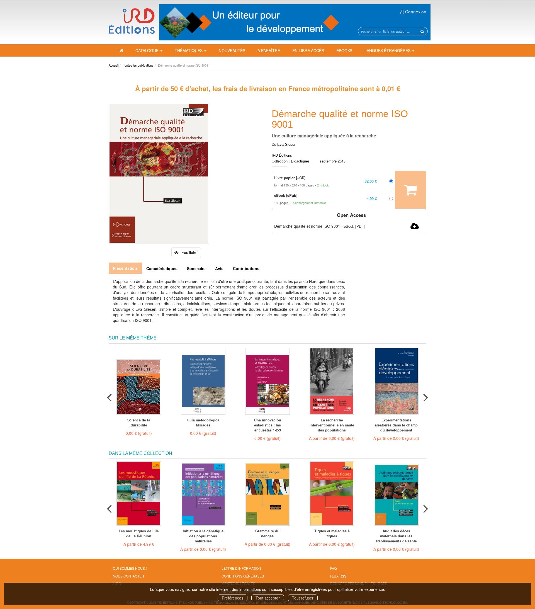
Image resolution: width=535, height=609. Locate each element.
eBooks (344, 50)
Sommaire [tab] (196, 268)
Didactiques (300, 161)
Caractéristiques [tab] (161, 268)
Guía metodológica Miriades (203, 423)
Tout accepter (268, 598)
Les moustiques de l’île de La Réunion (139, 533)
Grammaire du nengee (267, 533)
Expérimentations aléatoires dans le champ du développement (396, 425)
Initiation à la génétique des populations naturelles (203, 536)
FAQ (333, 568)
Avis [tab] (219, 268)
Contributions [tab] (246, 268)
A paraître (268, 50)
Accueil (113, 65)
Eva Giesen (286, 144)
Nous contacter (128, 576)
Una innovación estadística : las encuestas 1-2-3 (267, 425)
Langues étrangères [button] (388, 50)
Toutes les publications (138, 65)
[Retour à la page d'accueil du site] (132, 21)
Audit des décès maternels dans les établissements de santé (396, 536)
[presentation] (109, 396)
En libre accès (308, 50)
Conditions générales (243, 576)
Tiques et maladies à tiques (332, 533)
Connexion (415, 11)
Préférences (232, 598)
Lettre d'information (241, 568)
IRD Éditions (282, 155)
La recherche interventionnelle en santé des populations (332, 425)
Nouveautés (232, 50)
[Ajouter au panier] (410, 189)
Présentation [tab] (125, 268)
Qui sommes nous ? (130, 568)
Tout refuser (302, 598)
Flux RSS (338, 576)
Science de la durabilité (138, 423)
